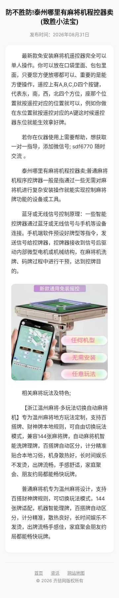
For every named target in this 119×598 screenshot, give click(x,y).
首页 (38, 573)
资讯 (55, 573)
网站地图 (76, 573)
